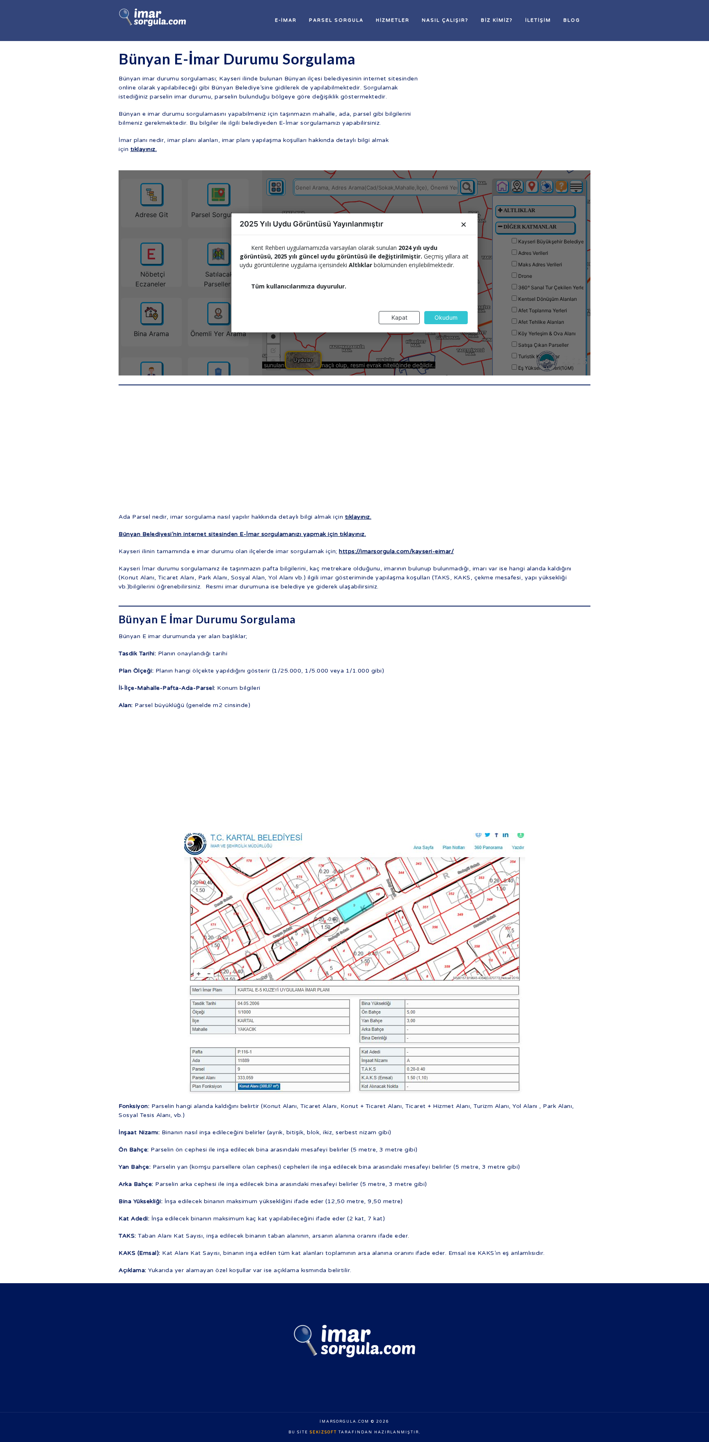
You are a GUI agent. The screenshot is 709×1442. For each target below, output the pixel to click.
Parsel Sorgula (336, 20)
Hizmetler (392, 20)
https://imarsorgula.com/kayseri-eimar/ (396, 551)
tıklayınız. (143, 149)
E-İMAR (286, 20)
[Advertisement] (516, 106)
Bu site (299, 1432)
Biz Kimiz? (497, 20)
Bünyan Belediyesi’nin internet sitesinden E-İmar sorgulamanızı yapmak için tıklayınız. (242, 534)
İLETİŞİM (538, 20)
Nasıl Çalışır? (445, 20)
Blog (571, 20)
